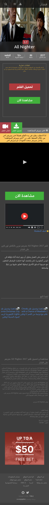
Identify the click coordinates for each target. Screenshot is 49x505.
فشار (43, 4)
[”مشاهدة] (34, 314)
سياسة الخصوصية (11, 483)
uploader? (38, 480)
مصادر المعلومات (14, 477)
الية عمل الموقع (28, 477)
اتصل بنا (26, 485)
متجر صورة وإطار (15, 480)
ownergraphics (21, 499)
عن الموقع (40, 477)
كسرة (31, 483)
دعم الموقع (28, 480)
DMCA (23, 483)
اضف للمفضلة (40, 230)
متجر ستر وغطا (42, 483)
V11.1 (31, 496)
